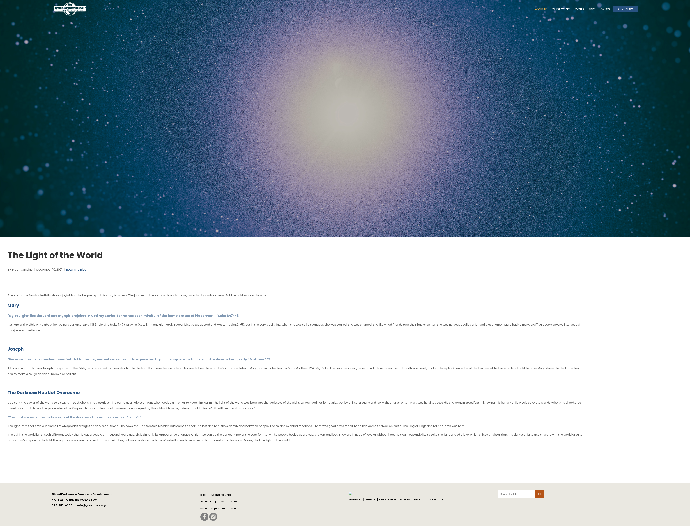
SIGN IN (370, 499)
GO (540, 494)
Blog (203, 495)
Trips (592, 9)
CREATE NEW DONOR (393, 499)
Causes (605, 9)
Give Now (625, 9)
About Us (541, 9)
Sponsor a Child (221, 495)
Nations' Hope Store (212, 508)
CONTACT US (434, 499)
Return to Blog (76, 269)
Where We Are (561, 9)
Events (579, 9)
